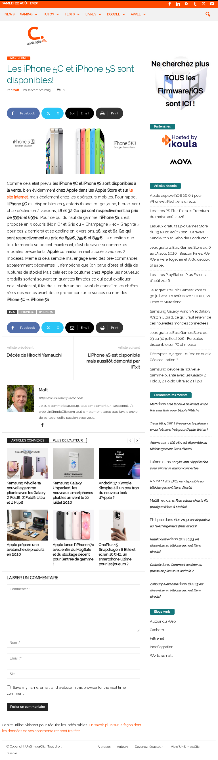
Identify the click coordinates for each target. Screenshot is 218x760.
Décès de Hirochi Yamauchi (34, 355)
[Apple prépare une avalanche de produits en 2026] (27, 525)
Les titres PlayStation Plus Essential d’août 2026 (179, 278)
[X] (203, 4)
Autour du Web (163, 621)
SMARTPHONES (18, 58)
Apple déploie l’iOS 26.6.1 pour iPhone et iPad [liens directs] (176, 198)
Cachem (157, 630)
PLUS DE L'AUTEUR (68, 440)
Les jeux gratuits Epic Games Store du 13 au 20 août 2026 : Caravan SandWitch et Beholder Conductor (179, 232)
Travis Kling (158, 423)
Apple (136, 14)
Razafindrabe (159, 539)
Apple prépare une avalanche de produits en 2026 (25, 549)
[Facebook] (169, 4)
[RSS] (186, 4)
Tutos (48, 14)
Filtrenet (157, 638)
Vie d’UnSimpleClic (185, 747)
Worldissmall (161, 655)
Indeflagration (161, 647)
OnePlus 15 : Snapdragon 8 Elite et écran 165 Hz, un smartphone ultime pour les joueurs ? (117, 554)
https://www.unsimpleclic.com (61, 398)
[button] (208, 14)
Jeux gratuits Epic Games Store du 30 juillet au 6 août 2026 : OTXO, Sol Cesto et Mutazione (180, 296)
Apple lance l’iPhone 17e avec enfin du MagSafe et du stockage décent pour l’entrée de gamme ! (73, 554)
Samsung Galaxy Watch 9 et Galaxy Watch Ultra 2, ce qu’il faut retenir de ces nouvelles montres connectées (180, 317)
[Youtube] (212, 4)
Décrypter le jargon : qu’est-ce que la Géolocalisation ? (180, 357)
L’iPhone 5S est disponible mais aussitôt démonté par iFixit (113, 361)
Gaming (26, 14)
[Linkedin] (178, 4)
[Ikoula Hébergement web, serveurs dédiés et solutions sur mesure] (180, 141)
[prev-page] (130, 440)
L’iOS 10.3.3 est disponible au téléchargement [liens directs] (175, 545)
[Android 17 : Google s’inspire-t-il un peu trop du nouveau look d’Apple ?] (119, 463)
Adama (155, 443)
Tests (70, 14)
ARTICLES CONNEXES (27, 440)
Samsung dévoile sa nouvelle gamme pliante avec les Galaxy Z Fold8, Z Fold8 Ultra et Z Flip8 (26, 492)
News (9, 14)
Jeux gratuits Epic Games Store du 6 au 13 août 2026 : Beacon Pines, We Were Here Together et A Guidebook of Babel (180, 256)
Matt (15, 90)
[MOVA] (180, 162)
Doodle (113, 14)
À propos (104, 747)
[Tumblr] (195, 4)
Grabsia (155, 565)
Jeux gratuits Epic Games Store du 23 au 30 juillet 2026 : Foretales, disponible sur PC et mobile (178, 338)
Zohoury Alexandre (164, 584)
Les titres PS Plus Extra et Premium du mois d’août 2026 (179, 214)
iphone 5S (46, 312)
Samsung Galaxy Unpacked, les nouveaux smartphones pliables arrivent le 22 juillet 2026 (73, 492)
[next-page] (137, 440)
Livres (90, 14)
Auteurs (122, 747)
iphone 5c (27, 312)
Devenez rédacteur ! (149, 747)
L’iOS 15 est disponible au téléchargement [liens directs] (176, 590)
